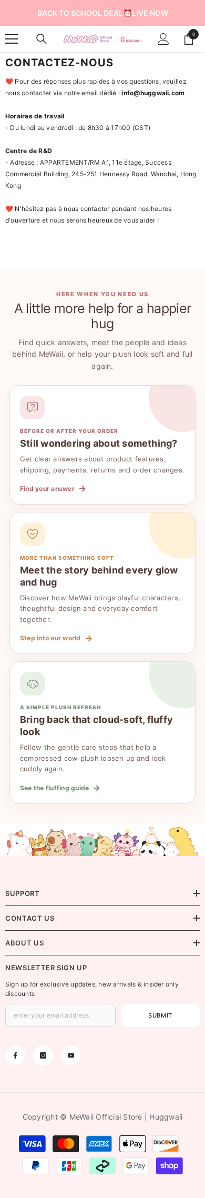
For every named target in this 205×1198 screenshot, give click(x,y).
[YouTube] (71, 1055)
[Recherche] (41, 39)
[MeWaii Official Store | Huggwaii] (102, 840)
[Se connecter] (163, 39)
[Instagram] (43, 1055)
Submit (160, 1015)
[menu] (11, 39)
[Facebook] (15, 1055)
